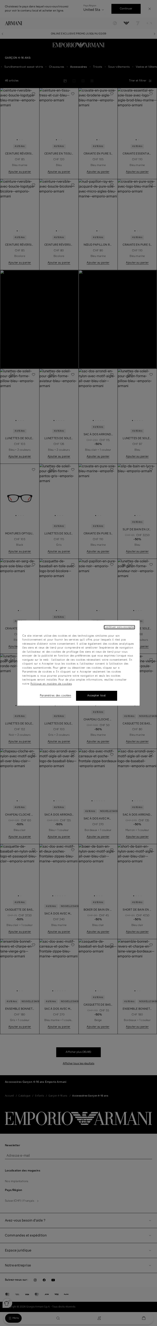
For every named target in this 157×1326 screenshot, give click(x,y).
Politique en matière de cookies (51, 684)
